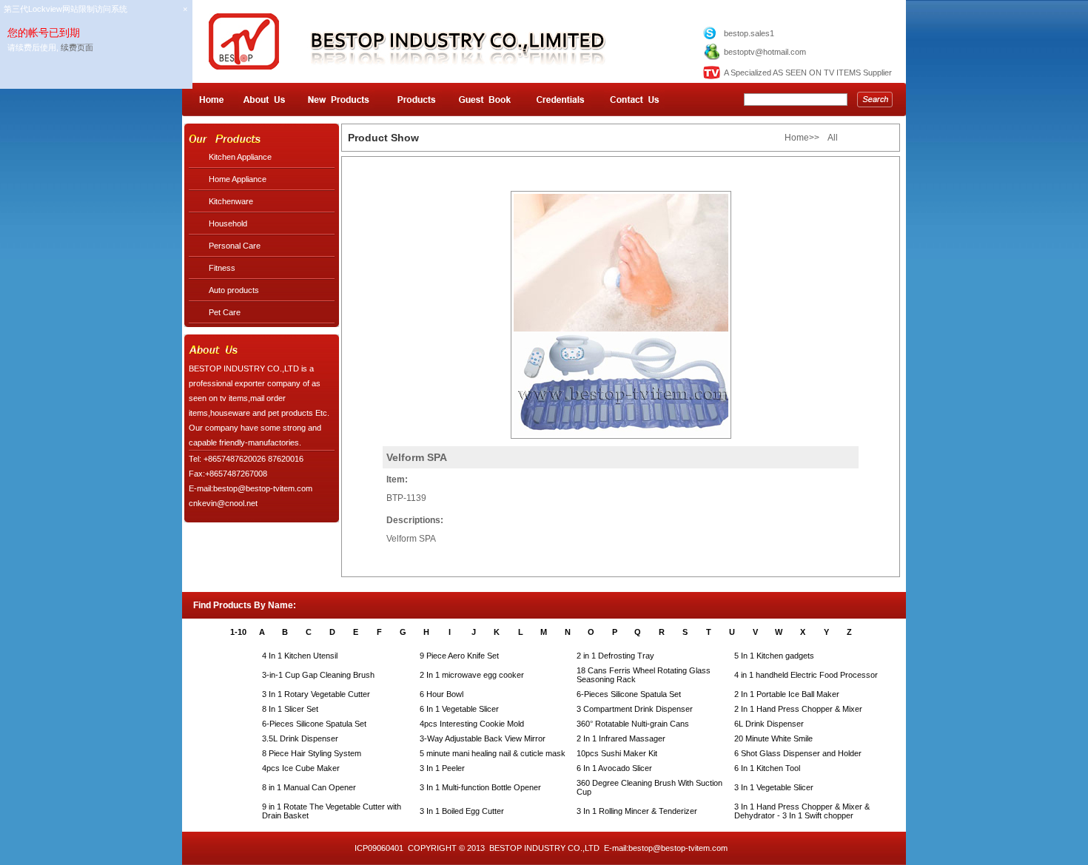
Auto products (234, 290)
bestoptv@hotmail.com (765, 51)
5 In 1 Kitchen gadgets (774, 655)
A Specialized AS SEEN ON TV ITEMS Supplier (808, 72)
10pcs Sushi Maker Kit (617, 753)
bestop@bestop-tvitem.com (678, 848)
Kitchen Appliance (240, 156)
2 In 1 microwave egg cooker (472, 674)
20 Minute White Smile (773, 738)
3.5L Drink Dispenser (300, 738)
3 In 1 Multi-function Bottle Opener (480, 787)
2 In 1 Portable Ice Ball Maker (786, 694)
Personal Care (235, 245)
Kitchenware (231, 201)
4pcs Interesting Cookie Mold (472, 723)
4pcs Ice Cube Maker (301, 768)
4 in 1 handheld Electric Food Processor (806, 674)
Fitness (222, 267)
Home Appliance (237, 179)
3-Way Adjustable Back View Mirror (482, 738)
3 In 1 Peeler (442, 768)
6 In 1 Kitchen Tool (767, 768)
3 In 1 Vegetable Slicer (773, 787)
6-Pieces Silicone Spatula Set (629, 694)
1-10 (238, 631)
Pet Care (225, 312)
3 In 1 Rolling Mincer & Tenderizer (637, 811)
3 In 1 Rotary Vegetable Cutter (316, 694)
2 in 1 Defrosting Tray (615, 655)
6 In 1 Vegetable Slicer (459, 708)
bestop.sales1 (749, 33)
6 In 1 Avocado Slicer (614, 768)
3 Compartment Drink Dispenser (635, 708)
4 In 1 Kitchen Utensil (300, 655)
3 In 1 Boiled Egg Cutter (462, 811)
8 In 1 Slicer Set (290, 708)
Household (228, 223)
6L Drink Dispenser (769, 723)
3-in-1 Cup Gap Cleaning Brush (318, 674)
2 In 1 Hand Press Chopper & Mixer (798, 708)
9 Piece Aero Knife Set (459, 655)
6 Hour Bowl (441, 694)
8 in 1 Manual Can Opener (309, 787)
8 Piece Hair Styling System (311, 753)
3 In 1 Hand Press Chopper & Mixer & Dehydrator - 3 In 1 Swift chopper (802, 811)
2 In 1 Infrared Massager (621, 738)
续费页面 (77, 47)
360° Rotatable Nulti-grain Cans (633, 723)
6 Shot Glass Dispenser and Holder (798, 753)
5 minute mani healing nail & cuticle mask (492, 753)
